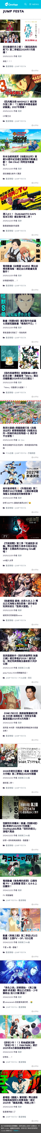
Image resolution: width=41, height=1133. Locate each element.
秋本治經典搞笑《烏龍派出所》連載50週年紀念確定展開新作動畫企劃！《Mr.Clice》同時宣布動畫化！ (20, 160)
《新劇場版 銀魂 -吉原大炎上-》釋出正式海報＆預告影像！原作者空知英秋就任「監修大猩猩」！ (20, 603)
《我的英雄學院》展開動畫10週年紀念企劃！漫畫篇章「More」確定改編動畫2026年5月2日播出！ (20, 376)
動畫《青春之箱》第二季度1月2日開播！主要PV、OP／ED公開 (20, 937)
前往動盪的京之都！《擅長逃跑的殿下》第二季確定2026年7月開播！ (20, 49)
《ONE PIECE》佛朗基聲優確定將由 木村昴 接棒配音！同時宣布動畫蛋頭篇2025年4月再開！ (20, 716)
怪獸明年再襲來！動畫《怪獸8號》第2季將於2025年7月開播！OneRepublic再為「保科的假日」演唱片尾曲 (20, 827)
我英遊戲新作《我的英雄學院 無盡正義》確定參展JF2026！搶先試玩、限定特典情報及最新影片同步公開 (20, 659)
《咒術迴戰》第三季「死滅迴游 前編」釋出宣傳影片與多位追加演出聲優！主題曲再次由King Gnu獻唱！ (20, 547)
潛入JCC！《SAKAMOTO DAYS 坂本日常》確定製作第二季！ (19, 215)
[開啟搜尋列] (25, 4)
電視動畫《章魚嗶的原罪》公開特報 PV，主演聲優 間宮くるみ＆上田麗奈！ (20, 883)
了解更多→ (16, 1131)
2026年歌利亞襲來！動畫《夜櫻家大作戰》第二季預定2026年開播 (20, 772)
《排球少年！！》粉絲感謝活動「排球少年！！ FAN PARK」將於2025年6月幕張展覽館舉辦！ (20, 1045)
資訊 (30, 678)
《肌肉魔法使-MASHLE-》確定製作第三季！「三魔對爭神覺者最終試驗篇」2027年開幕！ (20, 104)
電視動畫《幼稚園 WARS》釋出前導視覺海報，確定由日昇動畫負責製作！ (20, 269)
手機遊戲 (31, 453)
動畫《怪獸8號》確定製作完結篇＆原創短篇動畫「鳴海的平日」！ (20, 322)
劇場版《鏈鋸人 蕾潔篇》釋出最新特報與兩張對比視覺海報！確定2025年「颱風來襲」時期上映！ (20, 1100)
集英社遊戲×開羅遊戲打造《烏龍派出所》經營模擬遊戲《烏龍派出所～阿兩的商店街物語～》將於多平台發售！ (20, 431)
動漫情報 (9, 66)
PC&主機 (9, 453)
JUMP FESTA (20, 66)
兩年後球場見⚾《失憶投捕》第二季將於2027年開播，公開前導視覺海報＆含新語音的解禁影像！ (20, 491)
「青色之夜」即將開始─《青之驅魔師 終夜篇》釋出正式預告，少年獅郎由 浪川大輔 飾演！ (20, 990)
